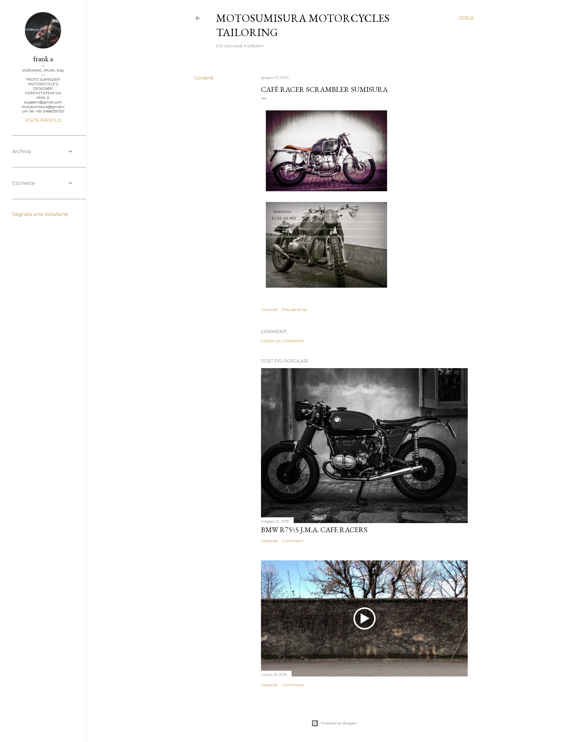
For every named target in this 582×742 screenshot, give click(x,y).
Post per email (294, 309)
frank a (43, 58)
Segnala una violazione (40, 214)
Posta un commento (283, 341)
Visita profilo (43, 120)
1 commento (293, 685)
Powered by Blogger (339, 723)
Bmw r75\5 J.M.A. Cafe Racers (314, 529)
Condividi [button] (203, 78)
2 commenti (292, 541)
